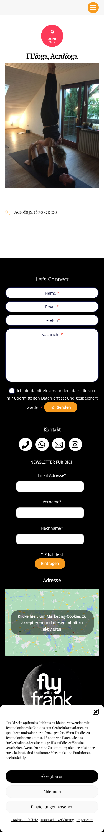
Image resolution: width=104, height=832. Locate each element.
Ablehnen (52, 791)
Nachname (52, 528)
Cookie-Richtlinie (24, 820)
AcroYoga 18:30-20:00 (35, 212)
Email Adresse (52, 475)
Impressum (85, 820)
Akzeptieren (52, 776)
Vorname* (52, 501)
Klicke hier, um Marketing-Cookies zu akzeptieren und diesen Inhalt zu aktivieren (52, 622)
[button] (95, 711)
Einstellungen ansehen (52, 806)
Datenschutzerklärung (57, 820)
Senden (63, 407)
